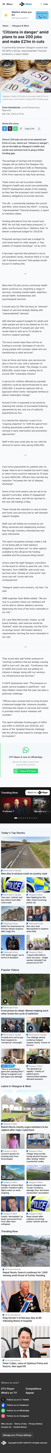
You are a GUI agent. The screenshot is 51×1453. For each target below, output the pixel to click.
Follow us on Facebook (18, 1405)
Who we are (6, 1424)
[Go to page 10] (36, 818)
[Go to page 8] (32, 818)
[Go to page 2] (18, 818)
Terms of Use (20, 1424)
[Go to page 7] (29, 818)
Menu (10, 4)
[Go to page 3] (21, 818)
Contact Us (6, 1427)
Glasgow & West (20, 25)
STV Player (7, 1388)
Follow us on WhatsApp (18, 1410)
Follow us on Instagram (18, 1416)
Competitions (33, 1388)
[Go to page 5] (25, 818)
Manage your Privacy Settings (17, 1435)
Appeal (30, 1392)
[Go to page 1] (15, 818)
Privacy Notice (35, 1424)
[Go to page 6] (27, 818)
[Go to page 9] (34, 818)
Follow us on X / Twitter (18, 1399)
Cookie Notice (20, 1427)
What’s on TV (9, 1392)
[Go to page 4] (23, 818)
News (5, 25)
